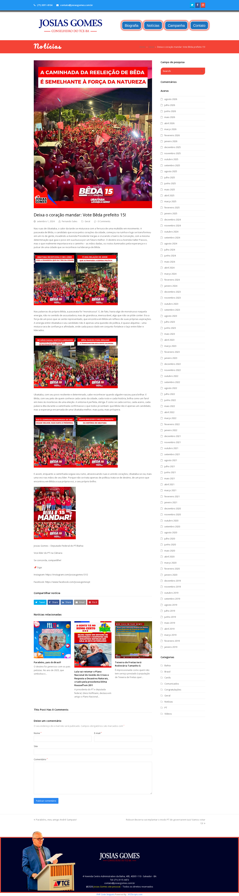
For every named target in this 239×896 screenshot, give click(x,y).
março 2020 (170, 562)
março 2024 (170, 273)
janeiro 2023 (170, 358)
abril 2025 (169, 195)
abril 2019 (169, 628)
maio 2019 (169, 622)
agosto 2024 (170, 243)
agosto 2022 (170, 388)
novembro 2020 (172, 514)
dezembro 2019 (172, 580)
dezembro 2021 (172, 436)
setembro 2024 (172, 237)
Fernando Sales (69, 221)
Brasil (167, 671)
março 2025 (170, 201)
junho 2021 (170, 472)
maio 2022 (169, 406)
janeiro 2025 (170, 213)
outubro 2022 (171, 376)
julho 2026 (169, 105)
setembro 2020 (172, 526)
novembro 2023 (172, 297)
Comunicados (171, 683)
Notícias (168, 701)
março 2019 (170, 634)
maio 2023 (169, 333)
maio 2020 (169, 550)
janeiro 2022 (170, 430)
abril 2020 (169, 556)
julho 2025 (169, 177)
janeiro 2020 (170, 574)
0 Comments (104, 221)
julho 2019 (169, 610)
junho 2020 (170, 544)
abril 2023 (169, 339)
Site (36, 746)
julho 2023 (169, 321)
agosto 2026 (170, 99)
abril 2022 (169, 412)
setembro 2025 (172, 165)
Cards (167, 677)
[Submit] (202, 71)
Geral (87, 221)
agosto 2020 (170, 532)
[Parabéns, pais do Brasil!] (52, 639)
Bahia (167, 665)
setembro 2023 (172, 309)
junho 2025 (170, 183)
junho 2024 (170, 255)
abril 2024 (169, 267)
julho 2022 (169, 394)
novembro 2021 (172, 442)
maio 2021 (169, 478)
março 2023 (170, 345)
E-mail (98, 733)
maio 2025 (169, 189)
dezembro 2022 (172, 363)
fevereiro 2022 (172, 424)
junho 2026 (170, 111)
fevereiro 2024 (172, 279)
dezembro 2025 (172, 147)
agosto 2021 (170, 460)
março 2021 (170, 490)
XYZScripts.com (135, 894)
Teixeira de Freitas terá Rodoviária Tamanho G (128, 664)
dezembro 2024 (172, 219)
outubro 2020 (171, 520)
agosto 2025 (170, 171)
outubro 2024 (171, 231)
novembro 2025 (172, 153)
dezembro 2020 (172, 508)
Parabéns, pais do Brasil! (47, 662)
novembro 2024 (172, 225)
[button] (40, 602)
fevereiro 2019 (172, 640)
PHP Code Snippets (105, 894)
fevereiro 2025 (172, 207)
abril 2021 (169, 484)
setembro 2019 (172, 598)
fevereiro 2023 (172, 351)
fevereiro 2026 (172, 135)
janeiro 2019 (170, 646)
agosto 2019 (170, 604)
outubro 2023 (171, 303)
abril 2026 (169, 123)
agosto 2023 (170, 315)
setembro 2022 (172, 382)
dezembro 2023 (172, 291)
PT (165, 707)
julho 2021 (169, 466)
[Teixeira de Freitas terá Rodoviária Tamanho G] (133, 639)
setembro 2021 (172, 454)
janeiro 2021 (170, 502)
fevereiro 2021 (172, 496)
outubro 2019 (171, 592)
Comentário (41, 759)
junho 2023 (170, 327)
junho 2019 (170, 616)
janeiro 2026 (170, 141)
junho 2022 (170, 400)
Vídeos (168, 713)
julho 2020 (169, 538)
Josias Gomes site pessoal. (107, 886)
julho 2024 (169, 249)
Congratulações (172, 689)
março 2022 (170, 418)
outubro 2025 (171, 159)
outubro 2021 (171, 448)
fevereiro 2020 (172, 568)
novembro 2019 (172, 586)
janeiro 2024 (170, 285)
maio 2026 (169, 117)
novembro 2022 (172, 370)
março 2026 (170, 129)
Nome (37, 733)
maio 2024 (169, 261)
